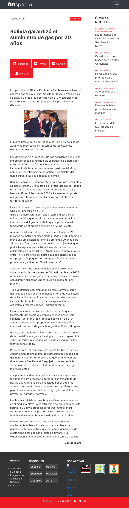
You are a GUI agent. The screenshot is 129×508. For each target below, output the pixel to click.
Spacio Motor (110, 102)
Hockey (107, 120)
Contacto (15, 485)
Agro (49, 480)
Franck (98, 53)
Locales (35, 466)
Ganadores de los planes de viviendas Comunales (107, 60)
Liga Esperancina (103, 31)
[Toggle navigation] (116, 4)
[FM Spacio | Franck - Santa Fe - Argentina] (20, 4)
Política (108, 53)
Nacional (75, 19)
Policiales (51, 473)
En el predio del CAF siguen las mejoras (104, 126)
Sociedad (108, 88)
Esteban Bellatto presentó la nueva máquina (105, 109)
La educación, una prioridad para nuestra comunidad (106, 77)
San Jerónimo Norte (105, 29)
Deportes (36, 480)
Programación (17, 475)
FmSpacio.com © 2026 (57, 501)
